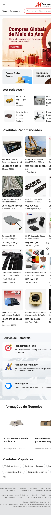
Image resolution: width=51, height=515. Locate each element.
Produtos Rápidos (25, 490)
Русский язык (10, 497)
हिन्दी (45, 497)
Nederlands (37, 497)
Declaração (33, 488)
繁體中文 (34, 495)
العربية (28, 497)
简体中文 (25, 495)
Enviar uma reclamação (8, 488)
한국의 (20, 497)
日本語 (43, 495)
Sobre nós (23, 488)
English (16, 495)
